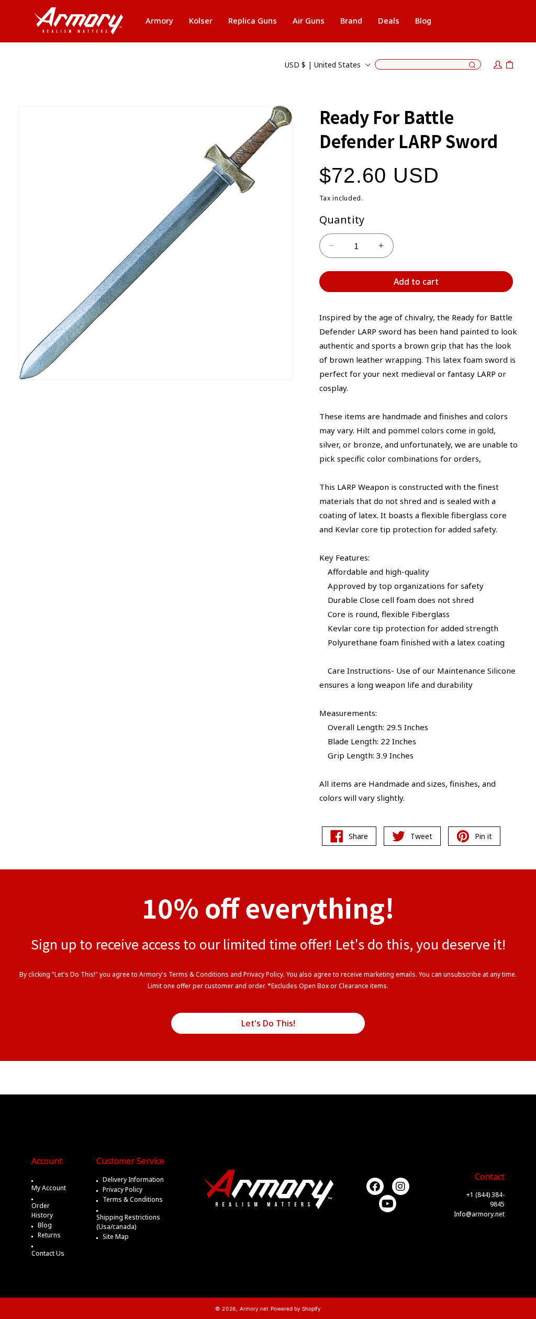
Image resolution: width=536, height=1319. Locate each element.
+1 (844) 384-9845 (485, 1199)
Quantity (342, 220)
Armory (159, 20)
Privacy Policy (122, 1189)
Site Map (116, 1236)
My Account (48, 1187)
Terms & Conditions (133, 1199)
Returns (49, 1235)
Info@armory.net (479, 1214)
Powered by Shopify (296, 1308)
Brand (351, 20)
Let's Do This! (268, 1023)
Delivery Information (133, 1179)
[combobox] (428, 64)
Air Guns (309, 20)
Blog (45, 1225)
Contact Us (47, 1253)
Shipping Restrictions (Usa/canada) (128, 1222)
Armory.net (254, 1308)
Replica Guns (252, 20)
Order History (42, 1210)
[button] (159, 21)
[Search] (472, 65)
